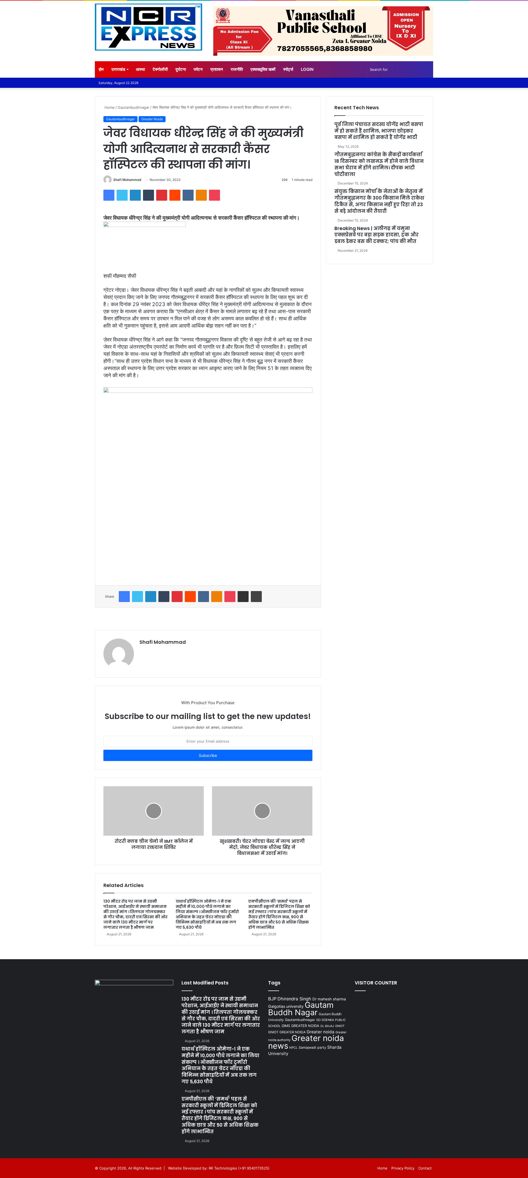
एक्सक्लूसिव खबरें (263, 69)
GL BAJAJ (327, 1026)
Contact (425, 1168)
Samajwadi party (312, 1047)
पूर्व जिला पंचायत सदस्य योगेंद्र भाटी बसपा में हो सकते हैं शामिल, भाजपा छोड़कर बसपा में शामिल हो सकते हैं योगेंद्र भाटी (378, 131)
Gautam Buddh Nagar (301, 1008)
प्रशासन (216, 69)
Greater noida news (306, 1042)
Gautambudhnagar (133, 107)
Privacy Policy (402, 1168)
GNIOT (340, 1026)
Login (307, 69)
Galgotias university (286, 1006)
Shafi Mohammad (127, 180)
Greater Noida (152, 119)
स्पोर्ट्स (288, 69)
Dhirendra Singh (294, 998)
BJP (272, 998)
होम (101, 69)
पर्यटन (198, 69)
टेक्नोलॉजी (160, 69)
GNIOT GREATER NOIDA (287, 1032)
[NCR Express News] (148, 27)
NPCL (293, 1048)
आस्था (140, 69)
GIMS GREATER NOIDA (300, 1026)
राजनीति (237, 69)
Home (109, 107)
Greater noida (320, 1031)
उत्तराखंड (118, 69)
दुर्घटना (180, 69)
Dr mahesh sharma (329, 999)
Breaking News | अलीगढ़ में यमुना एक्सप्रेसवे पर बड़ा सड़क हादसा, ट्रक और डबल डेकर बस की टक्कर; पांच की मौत (376, 235)
